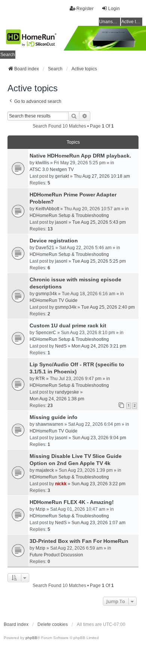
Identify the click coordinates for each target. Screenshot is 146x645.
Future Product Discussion (56, 554)
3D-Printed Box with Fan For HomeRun (79, 541)
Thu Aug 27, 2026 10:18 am (102, 176)
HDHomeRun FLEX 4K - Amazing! (72, 502)
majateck (45, 470)
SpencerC (46, 332)
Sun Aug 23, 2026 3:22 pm (98, 483)
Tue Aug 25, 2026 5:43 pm (99, 222)
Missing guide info (53, 417)
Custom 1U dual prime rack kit (68, 325)
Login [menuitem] (114, 8)
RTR (40, 378)
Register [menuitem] (85, 8)
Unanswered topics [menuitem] (109, 21)
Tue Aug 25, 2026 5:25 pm (99, 261)
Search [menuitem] (7, 54)
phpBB (31, 638)
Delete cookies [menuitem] (52, 624)
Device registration (54, 241)
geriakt (62, 176)
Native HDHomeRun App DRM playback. (80, 156)
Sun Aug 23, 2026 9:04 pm (99, 437)
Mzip (40, 509)
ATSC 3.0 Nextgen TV (52, 169)
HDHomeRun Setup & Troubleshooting (69, 215)
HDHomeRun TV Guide (53, 300)
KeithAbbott (47, 208)
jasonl (61, 222)
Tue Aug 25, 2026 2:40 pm (108, 307)
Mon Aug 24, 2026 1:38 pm (57, 398)
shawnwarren (49, 424)
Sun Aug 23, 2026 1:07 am (98, 522)
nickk (61, 483)
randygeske (67, 392)
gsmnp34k (46, 293)
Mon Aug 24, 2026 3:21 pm (99, 346)
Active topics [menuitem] (131, 21)
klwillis (42, 162)
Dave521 (45, 247)
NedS (61, 346)
